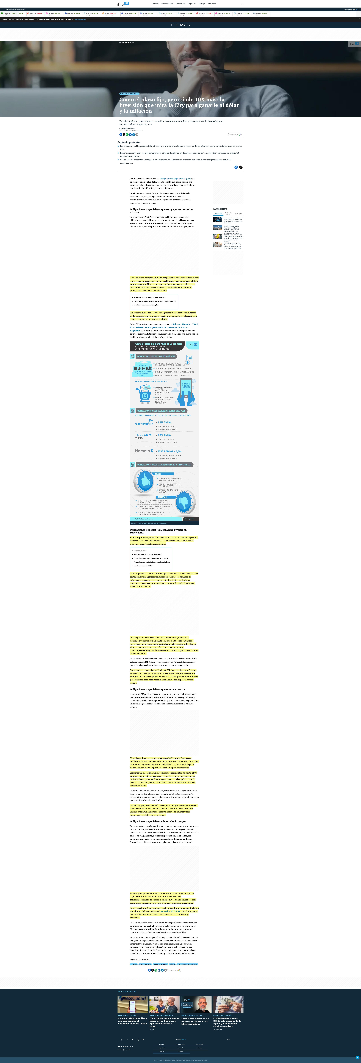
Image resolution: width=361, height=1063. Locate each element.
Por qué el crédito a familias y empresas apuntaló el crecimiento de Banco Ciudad (132, 1021)
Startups (202, 4)
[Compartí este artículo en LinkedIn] (130, 134)
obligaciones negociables (187, 964)
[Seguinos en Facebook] (127, 1040)
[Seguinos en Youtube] (143, 1040)
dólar (172, 964)
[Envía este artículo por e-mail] (136, 134)
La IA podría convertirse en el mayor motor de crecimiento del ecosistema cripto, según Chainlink (233, 220)
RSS (228, 1039)
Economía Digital (167, 4)
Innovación (212, 4)
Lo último (155, 4)
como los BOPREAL (170, 911)
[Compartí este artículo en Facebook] (120, 134)
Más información (80, 20)
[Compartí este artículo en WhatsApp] (127, 134)
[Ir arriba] (357, 1057)
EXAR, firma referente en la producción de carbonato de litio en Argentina (164, 327)
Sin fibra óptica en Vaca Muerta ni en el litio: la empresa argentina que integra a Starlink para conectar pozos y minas (231, 229)
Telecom (177, 324)
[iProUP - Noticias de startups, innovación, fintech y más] (123, 4)
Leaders (162, 1051)
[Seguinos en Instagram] (121, 1040)
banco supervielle (160, 964)
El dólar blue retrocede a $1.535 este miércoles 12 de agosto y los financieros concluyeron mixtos (227, 1022)
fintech (134, 964)
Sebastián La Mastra (128, 128)
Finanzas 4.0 (180, 4)
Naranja (186, 324)
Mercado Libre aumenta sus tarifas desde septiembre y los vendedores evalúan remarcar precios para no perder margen (233, 238)
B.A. (153, 1029)
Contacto (180, 1051)
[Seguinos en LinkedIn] (132, 1040)
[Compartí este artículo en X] (124, 134)
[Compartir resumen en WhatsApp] (241, 167)
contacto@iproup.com (124, 1049)
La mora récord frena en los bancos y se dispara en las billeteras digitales (195, 1021)
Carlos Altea (219, 1029)
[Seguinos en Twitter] (138, 1040)
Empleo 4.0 (192, 4)
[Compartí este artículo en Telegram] (133, 134)
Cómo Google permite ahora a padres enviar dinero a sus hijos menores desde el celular (164, 1022)
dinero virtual (145, 964)
